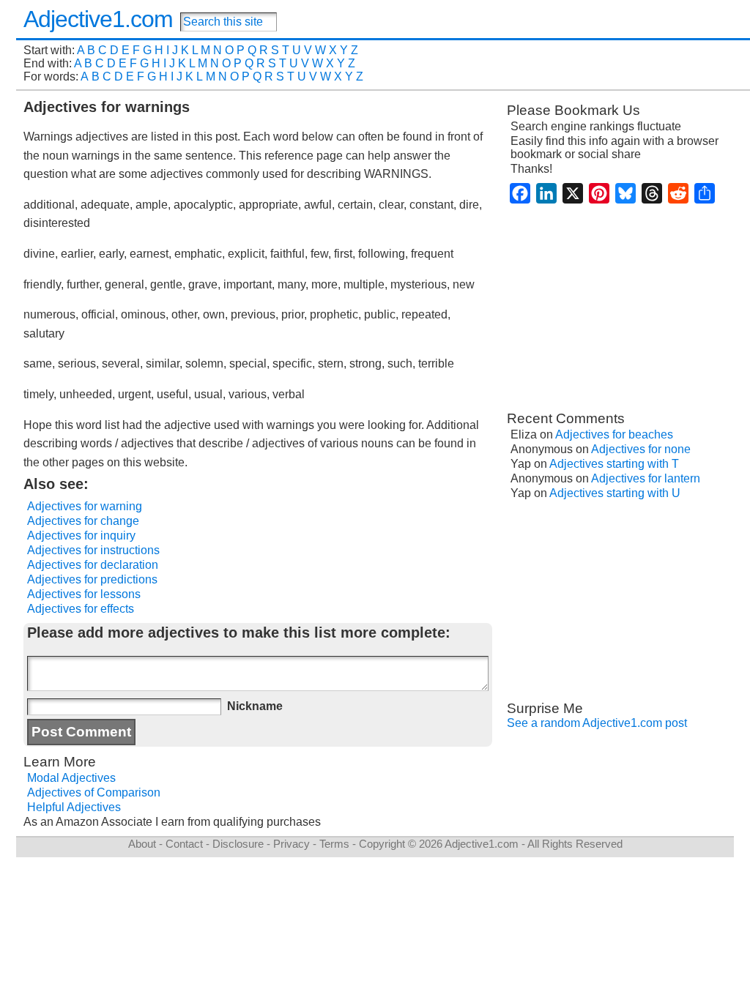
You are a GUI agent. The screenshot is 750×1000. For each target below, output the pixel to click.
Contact (184, 843)
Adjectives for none (641, 449)
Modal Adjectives (71, 778)
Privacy (291, 843)
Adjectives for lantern (645, 478)
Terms (334, 843)
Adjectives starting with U (614, 493)
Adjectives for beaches (614, 434)
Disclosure (238, 843)
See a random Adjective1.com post (597, 723)
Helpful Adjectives (74, 807)
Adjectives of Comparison (93, 792)
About (142, 843)
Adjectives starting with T (614, 464)
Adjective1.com (98, 19)
